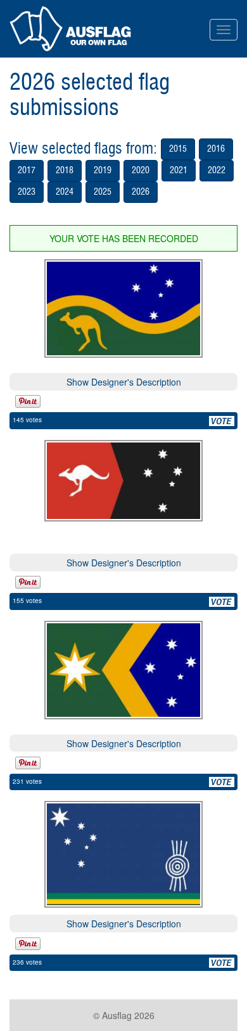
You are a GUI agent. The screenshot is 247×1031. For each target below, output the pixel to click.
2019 (102, 170)
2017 (26, 170)
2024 (64, 191)
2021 (178, 170)
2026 (140, 191)
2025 (102, 191)
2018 (64, 170)
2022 (216, 170)
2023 (26, 191)
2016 (216, 148)
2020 (140, 170)
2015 (178, 148)
